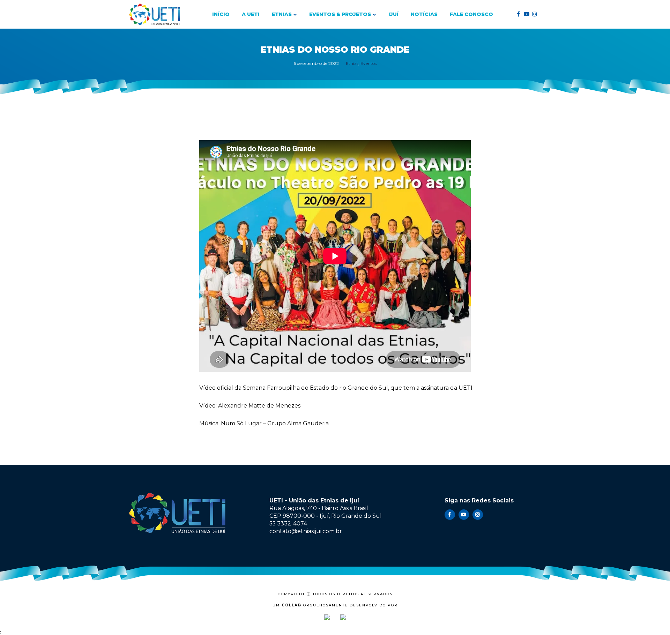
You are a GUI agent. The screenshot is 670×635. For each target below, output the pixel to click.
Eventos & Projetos (340, 14)
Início (221, 14)
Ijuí (393, 14)
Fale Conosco (471, 14)
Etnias (282, 14)
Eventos (368, 63)
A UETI (251, 14)
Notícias (424, 14)
